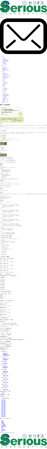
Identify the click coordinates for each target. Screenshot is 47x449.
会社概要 (2, 421)
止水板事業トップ (5, 73)
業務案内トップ (5, 67)
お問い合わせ (1, 17)
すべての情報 (4, 83)
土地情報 (4, 84)
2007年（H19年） (3, 412)
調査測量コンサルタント (6, 69)
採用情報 (2, 102)
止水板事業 (2, 423)
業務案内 (2, 422)
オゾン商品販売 (3, 425)
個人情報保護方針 (3, 430)
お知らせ (2, 428)
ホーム (2, 420)
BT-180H (4, 91)
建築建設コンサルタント (6, 70)
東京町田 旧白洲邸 (5, 354)
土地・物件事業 (3, 424)
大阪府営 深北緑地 (5, 366)
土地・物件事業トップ (5, 82)
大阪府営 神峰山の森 (5, 389)
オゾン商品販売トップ (5, 88)
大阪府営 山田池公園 (5, 372)
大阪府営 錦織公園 (5, 353)
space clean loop (5, 89)
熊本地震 (2, 396)
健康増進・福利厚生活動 (6, 94)
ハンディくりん (5, 90)
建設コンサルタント (5, 68)
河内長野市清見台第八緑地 (6, 355)
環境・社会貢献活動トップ (6, 95)
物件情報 (4, 85)
